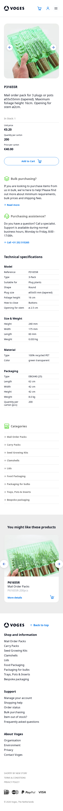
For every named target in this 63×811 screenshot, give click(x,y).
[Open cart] (39, 8)
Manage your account (18, 698)
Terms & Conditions (15, 777)
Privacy (8, 750)
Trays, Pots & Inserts (19, 491)
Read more (13, 205)
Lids (9, 468)
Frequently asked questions (21, 722)
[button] (10, 47)
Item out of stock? (15, 717)
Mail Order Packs (17, 436)
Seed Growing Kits (17, 452)
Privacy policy (11, 782)
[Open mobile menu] (56, 8)
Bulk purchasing (14, 712)
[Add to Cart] (52, 597)
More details (15, 597)
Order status (12, 707)
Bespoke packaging (18, 499)
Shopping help (13, 702)
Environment (12, 745)
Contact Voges (13, 755)
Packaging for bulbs (18, 484)
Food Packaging (16, 476)
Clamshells (13, 460)
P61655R (14, 582)
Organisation (12, 740)
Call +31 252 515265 (18, 242)
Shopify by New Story (15, 773)
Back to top (41, 625)
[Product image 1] (31, 51)
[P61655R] (31, 555)
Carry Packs (13, 444)
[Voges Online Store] (14, 8)
